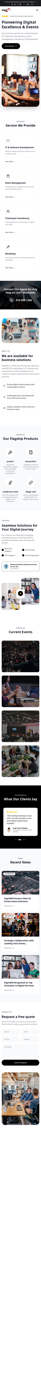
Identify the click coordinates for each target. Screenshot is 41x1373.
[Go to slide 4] (21, 839)
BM (32, 4)
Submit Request (20, 1062)
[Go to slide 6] (25, 839)
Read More (8, 906)
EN (28, 4)
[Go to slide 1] (15, 839)
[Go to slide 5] (23, 839)
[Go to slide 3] (18, 839)
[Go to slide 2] (17, 839)
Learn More (10, 161)
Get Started (9, 46)
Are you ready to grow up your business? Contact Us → (20, 2)
